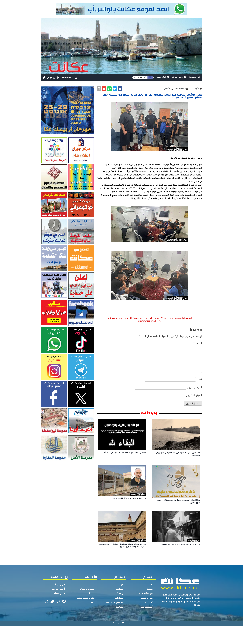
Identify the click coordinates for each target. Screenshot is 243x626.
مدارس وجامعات (114, 603)
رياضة (120, 593)
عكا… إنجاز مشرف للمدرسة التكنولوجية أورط (129, 499)
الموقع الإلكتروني (194, 395)
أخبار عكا (148, 603)
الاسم (199, 379)
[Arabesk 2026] (67, 132)
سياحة (119, 589)
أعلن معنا (59, 593)
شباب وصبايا (87, 589)
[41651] (121, 14)
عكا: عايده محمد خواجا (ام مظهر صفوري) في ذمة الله (125, 453)
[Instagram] (47, 77)
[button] (120, 88)
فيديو (150, 589)
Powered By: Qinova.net (121, 623)
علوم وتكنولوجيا (85, 598)
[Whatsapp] (54, 77)
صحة (91, 593)
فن (121, 584)
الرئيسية (60, 584)
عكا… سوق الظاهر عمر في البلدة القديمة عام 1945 (180, 545)
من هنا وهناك (145, 593)
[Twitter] (51, 77)
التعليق (198, 343)
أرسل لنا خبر (58, 589)
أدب (92, 584)
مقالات (119, 607)
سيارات (119, 598)
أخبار (150, 584)
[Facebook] (57, 77)
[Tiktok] (44, 77)
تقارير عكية (147, 598)
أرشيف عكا (147, 607)
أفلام (91, 603)
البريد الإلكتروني (194, 387)
